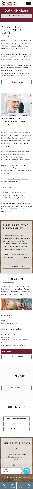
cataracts (22, 138)
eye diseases (5, 135)
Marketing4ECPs (15, 477)
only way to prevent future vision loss (18, 59)
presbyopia (4, 140)
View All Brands (16, 387)
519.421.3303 (11, 334)
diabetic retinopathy (18, 140)
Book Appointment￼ (16, 16)
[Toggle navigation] (28, 3)
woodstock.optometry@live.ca (16, 345)
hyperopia (4, 138)
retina (3, 157)
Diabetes (4, 40)
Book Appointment (16, 82)
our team (15, 67)
